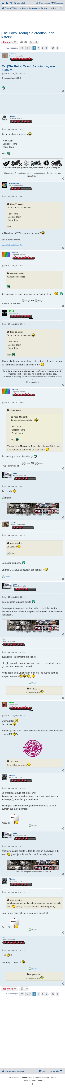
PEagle (12, 775)
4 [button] (42, 48)
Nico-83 (12, 116)
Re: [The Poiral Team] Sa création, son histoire (28, 68)
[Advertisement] (32, 20)
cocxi (13, 522)
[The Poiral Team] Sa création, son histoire (27, 35)
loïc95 (11, 703)
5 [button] (46, 48)
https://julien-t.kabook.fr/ (12, 245)
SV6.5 (11, 311)
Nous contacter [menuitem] (48, 1071)
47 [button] (53, 48)
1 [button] (31, 48)
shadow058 (14, 183)
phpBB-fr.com (37, 1081)
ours (15, 473)
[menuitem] (9, 3)
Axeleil (15, 253)
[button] (21, 48)
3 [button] (38, 48)
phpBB (24, 1078)
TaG (3, 639)
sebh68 (12, 54)
